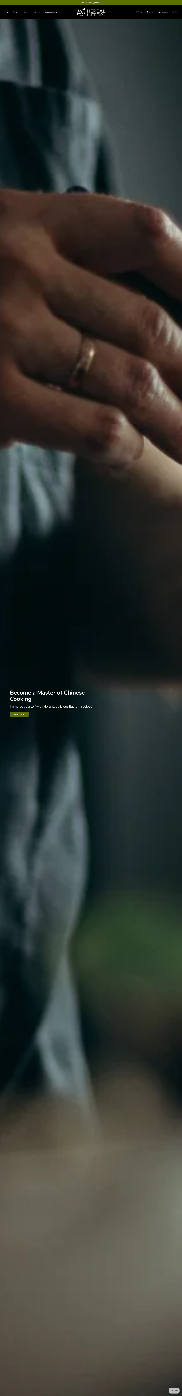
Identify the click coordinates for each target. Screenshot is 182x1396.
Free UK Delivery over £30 (91, 2)
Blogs (26, 12)
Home (6, 12)
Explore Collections (159, 717)
